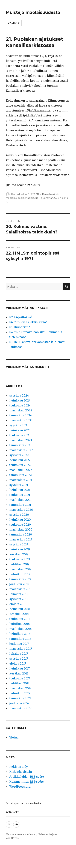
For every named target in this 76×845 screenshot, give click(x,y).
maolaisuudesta (15, 197)
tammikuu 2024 (20, 415)
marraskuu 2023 (21, 420)
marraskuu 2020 (21, 509)
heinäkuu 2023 (19, 430)
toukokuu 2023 (19, 435)
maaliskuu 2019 (20, 569)
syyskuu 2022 (19, 455)
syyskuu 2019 (18, 544)
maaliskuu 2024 (20, 410)
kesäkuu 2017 (18, 673)
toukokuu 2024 (20, 405)
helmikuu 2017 (19, 693)
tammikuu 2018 (20, 638)
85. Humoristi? (19, 327)
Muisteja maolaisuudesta (33, 12)
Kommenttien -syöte (26, 781)
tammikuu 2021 (20, 504)
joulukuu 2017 (19, 643)
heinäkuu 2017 (19, 668)
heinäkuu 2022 (19, 460)
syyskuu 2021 (18, 485)
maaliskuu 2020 (20, 529)
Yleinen (14, 737)
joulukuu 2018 (19, 584)
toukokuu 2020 (20, 524)
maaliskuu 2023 (20, 440)
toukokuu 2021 (19, 495)
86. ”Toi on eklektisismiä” (28, 322)
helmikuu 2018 (19, 633)
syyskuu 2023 (18, 425)
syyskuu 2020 (19, 514)
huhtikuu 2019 (19, 564)
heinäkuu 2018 (19, 609)
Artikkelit (12, 812)
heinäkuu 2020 (20, 519)
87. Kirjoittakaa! (20, 317)
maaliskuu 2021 (20, 499)
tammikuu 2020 (20, 534)
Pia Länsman (46, 197)
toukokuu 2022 (20, 465)
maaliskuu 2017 (20, 688)
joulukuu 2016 (19, 703)
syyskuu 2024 (19, 395)
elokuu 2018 (17, 604)
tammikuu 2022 (20, 475)
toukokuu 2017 (19, 678)
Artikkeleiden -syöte (26, 776)
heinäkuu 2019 (19, 549)
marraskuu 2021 (20, 480)
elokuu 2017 (17, 663)
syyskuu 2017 (18, 658)
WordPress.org (20, 786)
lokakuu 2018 (18, 594)
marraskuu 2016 (20, 708)
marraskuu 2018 (20, 589)
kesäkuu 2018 (19, 614)
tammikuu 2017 (20, 698)
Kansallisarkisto (51, 194)
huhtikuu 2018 (19, 624)
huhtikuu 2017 (19, 683)
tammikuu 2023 (20, 445)
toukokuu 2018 (19, 619)
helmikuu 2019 (19, 574)
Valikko (14, 22)
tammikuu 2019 (20, 579)
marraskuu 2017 (20, 648)
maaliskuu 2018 (20, 629)
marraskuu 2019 (20, 539)
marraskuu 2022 (21, 450)
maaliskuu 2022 (20, 470)
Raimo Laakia (19, 194)
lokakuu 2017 (18, 653)
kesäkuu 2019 (18, 554)
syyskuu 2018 (18, 599)
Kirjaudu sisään (20, 771)
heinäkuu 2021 (19, 490)
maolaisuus (31, 197)
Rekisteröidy (18, 766)
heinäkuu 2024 (20, 400)
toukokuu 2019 (19, 559)
